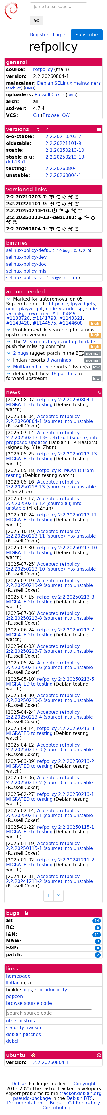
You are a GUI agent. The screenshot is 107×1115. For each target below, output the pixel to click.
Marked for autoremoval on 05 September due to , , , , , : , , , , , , (53, 311)
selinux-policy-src (25, 277)
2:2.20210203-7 (63, 136)
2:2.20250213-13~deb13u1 (47, 159)
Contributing (56, 1107)
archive (14, 88)
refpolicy (43, 69)
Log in (59, 34)
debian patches (23, 1034)
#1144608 (71, 323)
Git (36, 115)
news (13, 392)
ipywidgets (83, 304)
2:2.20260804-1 (63, 168)
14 (96, 921)
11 (96, 935)
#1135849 (64, 313)
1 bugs (54, 278)
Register (39, 34)
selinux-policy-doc (26, 264)
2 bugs (20, 353)
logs (27, 989)
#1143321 (71, 318)
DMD (29, 88)
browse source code (29, 1003)
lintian (13, 983)
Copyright (85, 1083)
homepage (18, 976)
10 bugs (64, 250)
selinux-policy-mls (26, 271)
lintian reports (56, 360)
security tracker (24, 1027)
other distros (20, 1020)
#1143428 (18, 323)
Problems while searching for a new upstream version (53, 333)
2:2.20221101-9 (63, 143)
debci (12, 1041)
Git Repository (84, 1103)
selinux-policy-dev (26, 257)
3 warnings (58, 360)
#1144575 (44, 323)
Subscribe (87, 35)
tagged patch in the (56, 353)
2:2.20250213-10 (64, 150)
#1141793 (44, 318)
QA (65, 115)
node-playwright (24, 308)
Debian (19, 1083)
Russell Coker (49, 94)
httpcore (58, 304)
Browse (51, 115)
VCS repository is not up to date (59, 341)
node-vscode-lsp (64, 308)
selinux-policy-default (30, 250)
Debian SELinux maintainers (69, 83)
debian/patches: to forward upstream (53, 376)
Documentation (24, 1103)
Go (36, 20)
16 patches (63, 373)
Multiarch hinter (31, 367)
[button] (8, 299)
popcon (14, 996)
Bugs (55, 1103)
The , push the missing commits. (53, 344)
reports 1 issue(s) (56, 367)
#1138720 (18, 318)
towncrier (38, 313)
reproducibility (51, 989)
